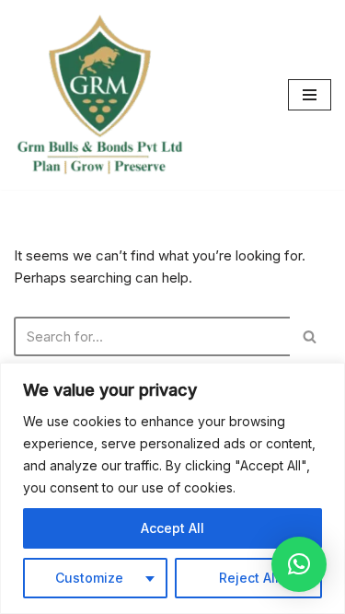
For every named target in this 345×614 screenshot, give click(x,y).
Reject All (249, 577)
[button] (299, 564)
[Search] (310, 336)
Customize (89, 577)
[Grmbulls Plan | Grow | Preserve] (99, 95)
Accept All (172, 528)
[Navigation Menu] (309, 94)
